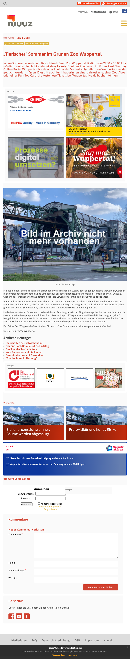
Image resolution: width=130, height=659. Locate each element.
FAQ (34, 640)
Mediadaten (19, 640)
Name (12, 562)
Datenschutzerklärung (56, 640)
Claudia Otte (23, 38)
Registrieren (50, 509)
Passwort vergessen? (50, 506)
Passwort (26, 498)
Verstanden (58, 655)
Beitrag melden (27, 616)
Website (12, 578)
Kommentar (15, 534)
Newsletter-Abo (90, 3)
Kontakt (109, 640)
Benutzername (26, 493)
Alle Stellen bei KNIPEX (21, 110)
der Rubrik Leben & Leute (16, 478)
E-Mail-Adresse (17, 570)
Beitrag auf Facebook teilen (11, 616)
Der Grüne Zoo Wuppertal (37, 43)
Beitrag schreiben (116, 3)
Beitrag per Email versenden (19, 616)
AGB (77, 640)
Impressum (92, 640)
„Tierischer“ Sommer (14, 43)
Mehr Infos (73, 655)
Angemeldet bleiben (51, 503)
